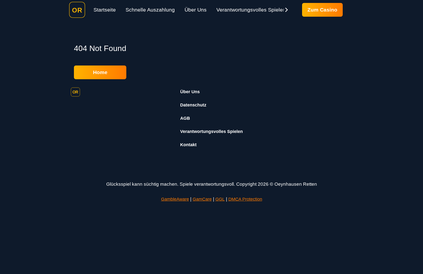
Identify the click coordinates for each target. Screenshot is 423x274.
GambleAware (175, 199)
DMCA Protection (245, 199)
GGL (220, 199)
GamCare (202, 199)
